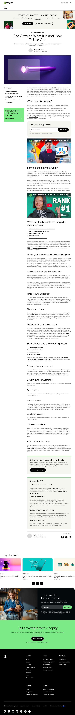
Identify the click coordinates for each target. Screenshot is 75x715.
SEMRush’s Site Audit (46, 359)
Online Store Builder (48, 689)
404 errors (33, 314)
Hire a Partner (46, 664)
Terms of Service (24, 706)
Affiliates (28, 672)
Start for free (64, 2)
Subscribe (67, 607)
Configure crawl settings (36, 350)
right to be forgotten (48, 503)
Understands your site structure (38, 238)
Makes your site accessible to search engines (42, 229)
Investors (28, 664)
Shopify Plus (29, 692)
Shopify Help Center (48, 662)
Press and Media (30, 667)
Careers (28, 662)
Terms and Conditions (53, 613)
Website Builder (47, 692)
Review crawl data (34, 352)
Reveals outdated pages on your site (39, 231)
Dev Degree (62, 664)
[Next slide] (41, 583)
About (28, 659)
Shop (27, 689)
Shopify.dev (62, 659)
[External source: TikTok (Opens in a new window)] (21, 711)
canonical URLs (66, 260)
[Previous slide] (33, 583)
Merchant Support (48, 659)
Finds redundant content (36, 233)
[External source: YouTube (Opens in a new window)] (13, 711)
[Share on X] (66, 537)
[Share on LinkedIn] (70, 537)
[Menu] (70, 2)
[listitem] (37, 569)
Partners (28, 670)
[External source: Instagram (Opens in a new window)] (17, 711)
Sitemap (45, 706)
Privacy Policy (65, 613)
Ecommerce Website (48, 694)
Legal (27, 675)
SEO (29, 248)
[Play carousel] (37, 583)
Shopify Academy (48, 667)
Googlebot (55, 488)
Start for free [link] (63, 129)
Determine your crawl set (36, 347)
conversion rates (42, 299)
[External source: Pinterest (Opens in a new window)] (29, 711)
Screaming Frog (33, 117)
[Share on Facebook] (62, 537)
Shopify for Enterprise (32, 694)
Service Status (30, 678)
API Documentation (64, 662)
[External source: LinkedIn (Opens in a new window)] (25, 711)
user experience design (40, 248)
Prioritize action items (35, 354)
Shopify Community (48, 670)
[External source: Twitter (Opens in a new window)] (9, 711)
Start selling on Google (37, 470)
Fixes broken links (34, 235)
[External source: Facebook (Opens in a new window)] (5, 711)
